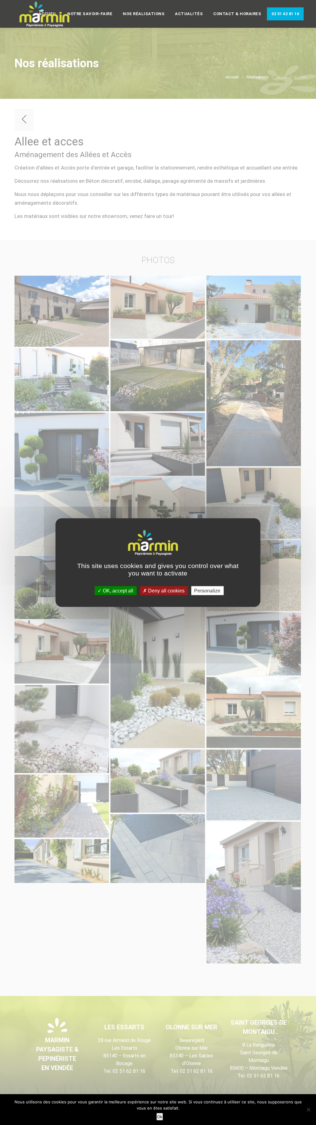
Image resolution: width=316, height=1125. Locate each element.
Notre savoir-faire (89, 13)
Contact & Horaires (237, 13)
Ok (159, 1116)
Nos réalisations (143, 13)
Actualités (189, 13)
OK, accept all (117, 590)
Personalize (207, 590)
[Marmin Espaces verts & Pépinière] (49, 14)
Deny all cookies (166, 590)
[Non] (308, 1109)
